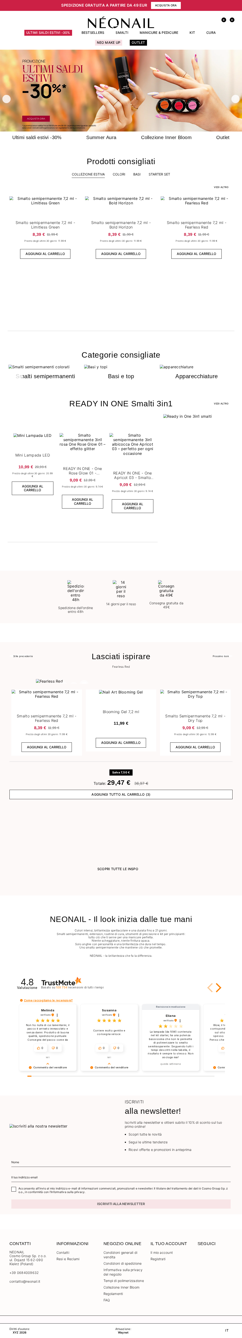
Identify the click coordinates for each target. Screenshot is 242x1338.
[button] (14, 5)
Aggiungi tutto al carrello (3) (120, 794)
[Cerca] (205, 19)
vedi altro (221, 187)
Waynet (123, 1332)
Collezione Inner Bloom (121, 1287)
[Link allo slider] (121, 91)
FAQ (107, 1300)
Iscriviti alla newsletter (121, 1204)
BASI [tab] (137, 174)
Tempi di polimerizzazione (124, 1281)
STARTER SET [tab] (159, 174)
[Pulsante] (77, 201)
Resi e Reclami (67, 1259)
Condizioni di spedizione (123, 1263)
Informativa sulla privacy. (68, 1192)
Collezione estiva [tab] (88, 174)
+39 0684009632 (24, 1273)
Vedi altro (221, 403)
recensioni (80, 987)
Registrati (158, 1259)
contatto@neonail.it (24, 1281)
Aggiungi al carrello (45, 254)
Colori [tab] (119, 174)
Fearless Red (121, 666)
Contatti (62, 1252)
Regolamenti (113, 1294)
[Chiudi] (230, 5)
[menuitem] (48, 35)
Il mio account (162, 1252)
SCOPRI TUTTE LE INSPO (117, 869)
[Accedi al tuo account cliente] (213, 19)
